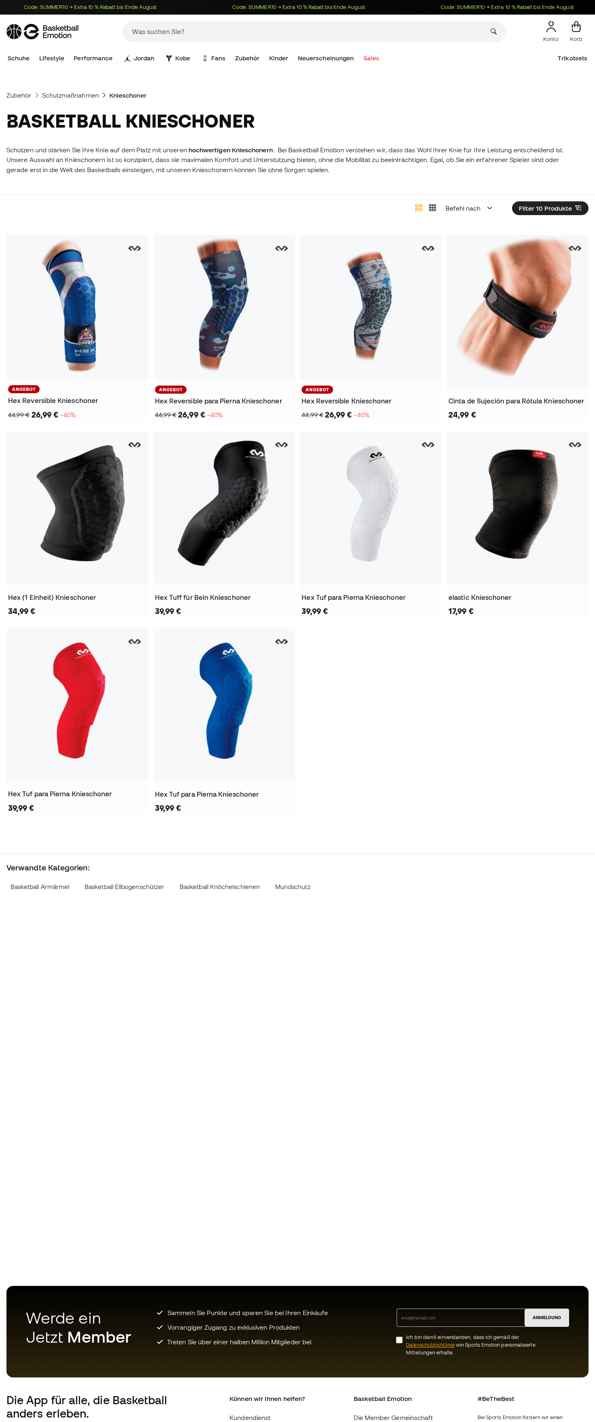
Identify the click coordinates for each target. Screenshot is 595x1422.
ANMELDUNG (547, 1317)
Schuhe (19, 58)
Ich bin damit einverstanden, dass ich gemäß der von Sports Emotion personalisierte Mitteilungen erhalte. (470, 1345)
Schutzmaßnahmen (70, 95)
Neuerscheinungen (326, 58)
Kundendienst (250, 1417)
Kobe (182, 58)
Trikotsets (572, 58)
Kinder (278, 58)
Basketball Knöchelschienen (220, 886)
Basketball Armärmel (40, 886)
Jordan (144, 58)
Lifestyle (51, 58)
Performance (93, 58)
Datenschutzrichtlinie (430, 1344)
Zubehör (247, 58)
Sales (371, 58)
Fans (218, 58)
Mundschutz (292, 886)
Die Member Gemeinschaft (393, 1417)
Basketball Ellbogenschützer (124, 886)
